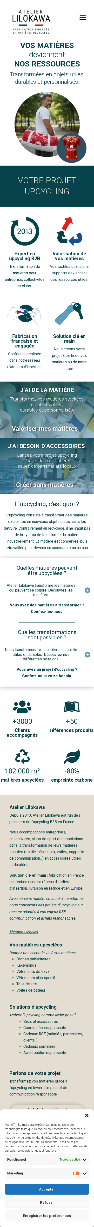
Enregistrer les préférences (47, 1216)
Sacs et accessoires (40, 1021)
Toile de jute (26, 984)
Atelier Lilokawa (46, 815)
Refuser (47, 1202)
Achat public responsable (44, 1052)
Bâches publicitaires (33, 959)
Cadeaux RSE (35, 1034)
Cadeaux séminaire (39, 1046)
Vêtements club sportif (35, 978)
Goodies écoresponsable (44, 1027)
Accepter (47, 1189)
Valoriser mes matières (45, 428)
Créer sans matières (45, 485)
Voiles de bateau (30, 990)
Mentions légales (23, 932)
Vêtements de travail (33, 971)
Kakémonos (26, 965)
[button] (86, 1115)
